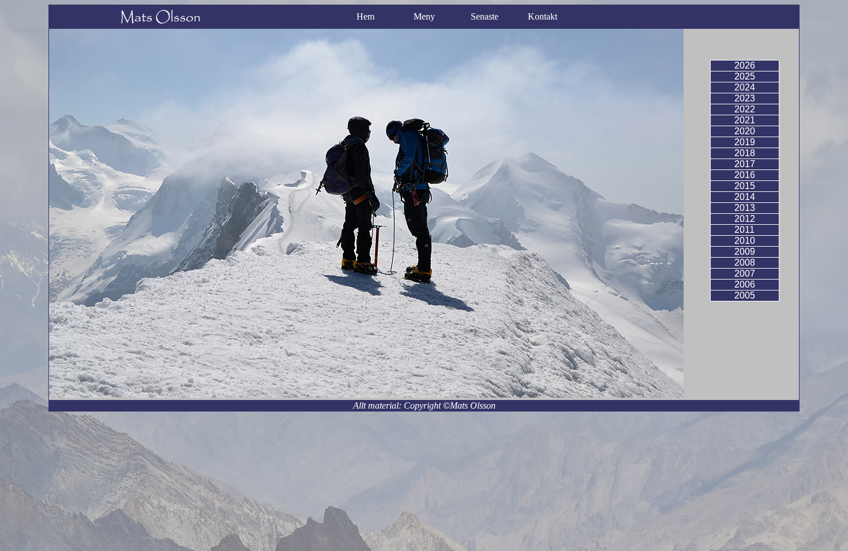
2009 (744, 251)
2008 (744, 262)
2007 (744, 273)
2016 (744, 175)
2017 (744, 164)
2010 (744, 241)
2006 (744, 284)
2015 (744, 186)
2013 (744, 208)
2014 (744, 197)
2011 (744, 230)
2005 (744, 295)
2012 (744, 219)
